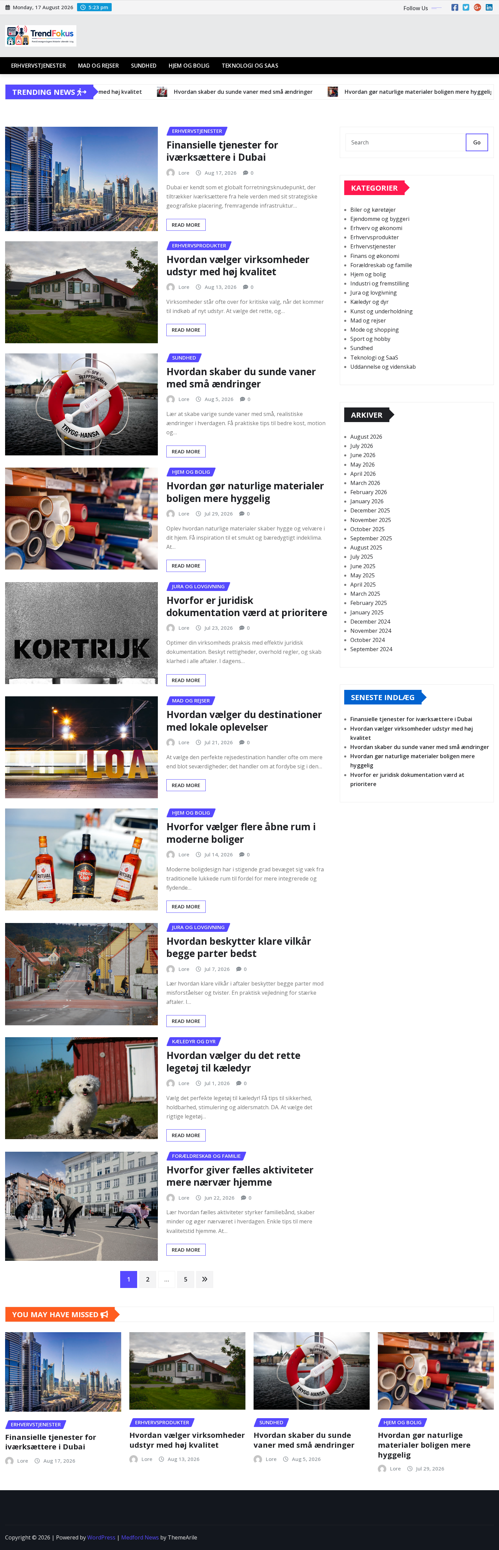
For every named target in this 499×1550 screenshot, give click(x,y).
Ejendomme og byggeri (379, 219)
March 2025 (365, 593)
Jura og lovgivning (373, 292)
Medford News (140, 1537)
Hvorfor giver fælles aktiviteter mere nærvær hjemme (240, 1175)
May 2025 (362, 575)
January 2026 (367, 501)
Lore (184, 172)
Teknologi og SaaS (250, 65)
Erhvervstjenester (38, 65)
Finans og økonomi (374, 256)
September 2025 (371, 538)
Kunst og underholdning (381, 311)
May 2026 (362, 464)
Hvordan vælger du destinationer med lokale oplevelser (244, 720)
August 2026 (366, 436)
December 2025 (370, 510)
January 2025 (367, 612)
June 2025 (362, 566)
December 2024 (370, 621)
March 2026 (365, 483)
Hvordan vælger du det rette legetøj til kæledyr (233, 1061)
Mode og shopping (374, 329)
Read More (186, 224)
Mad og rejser (98, 65)
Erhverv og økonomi (376, 228)
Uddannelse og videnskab (383, 366)
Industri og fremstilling (379, 283)
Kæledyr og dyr (369, 302)
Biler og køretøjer (373, 209)
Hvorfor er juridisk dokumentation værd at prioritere (246, 606)
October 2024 (367, 640)
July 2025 (361, 556)
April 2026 (363, 473)
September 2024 (371, 649)
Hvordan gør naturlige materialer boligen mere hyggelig (245, 491)
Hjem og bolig (189, 65)
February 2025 (368, 603)
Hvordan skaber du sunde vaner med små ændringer (241, 377)
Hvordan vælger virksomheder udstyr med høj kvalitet (238, 265)
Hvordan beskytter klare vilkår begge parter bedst (238, 947)
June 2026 (362, 455)
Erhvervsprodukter (374, 237)
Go (477, 142)
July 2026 (361, 446)
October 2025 (367, 529)
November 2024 (370, 630)
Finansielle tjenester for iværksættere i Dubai (222, 150)
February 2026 (368, 492)
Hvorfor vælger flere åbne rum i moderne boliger (241, 832)
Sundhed (143, 65)
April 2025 (363, 584)
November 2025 (370, 520)
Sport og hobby (370, 339)
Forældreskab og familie (381, 265)
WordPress (101, 1537)
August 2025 (366, 547)
